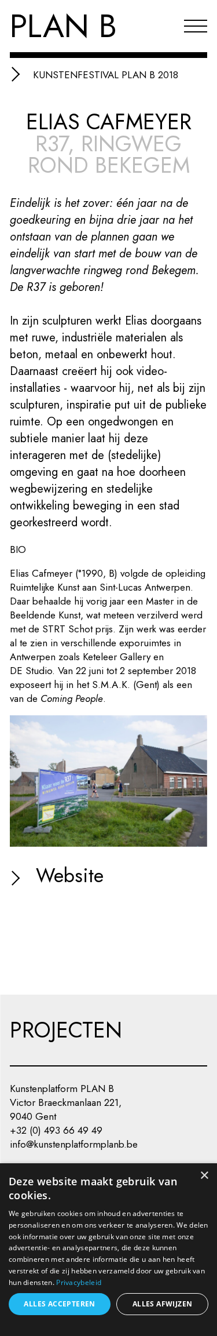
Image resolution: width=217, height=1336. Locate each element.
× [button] (204, 1175)
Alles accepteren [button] (59, 1304)
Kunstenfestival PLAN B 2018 (105, 75)
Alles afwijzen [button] (163, 1304)
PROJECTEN (66, 1030)
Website (67, 875)
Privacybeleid (78, 1282)
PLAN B (63, 26)
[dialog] (108, 1249)
